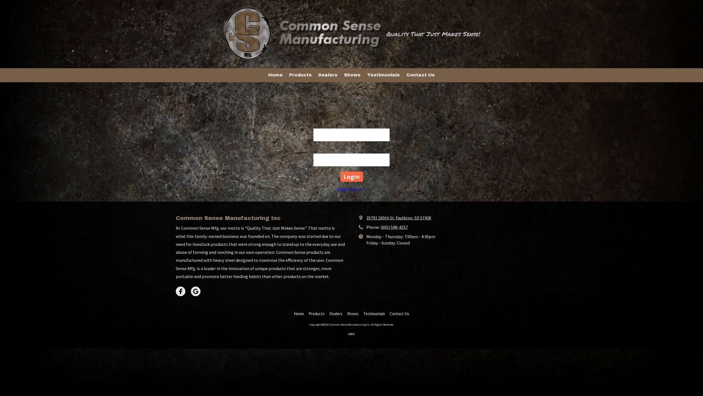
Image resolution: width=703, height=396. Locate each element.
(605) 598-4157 (394, 227)
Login (351, 333)
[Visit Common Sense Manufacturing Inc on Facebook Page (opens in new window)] (180, 291)
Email (351, 124)
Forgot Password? (351, 189)
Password (351, 149)
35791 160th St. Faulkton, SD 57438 (398, 218)
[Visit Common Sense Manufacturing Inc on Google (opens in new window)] (195, 291)
